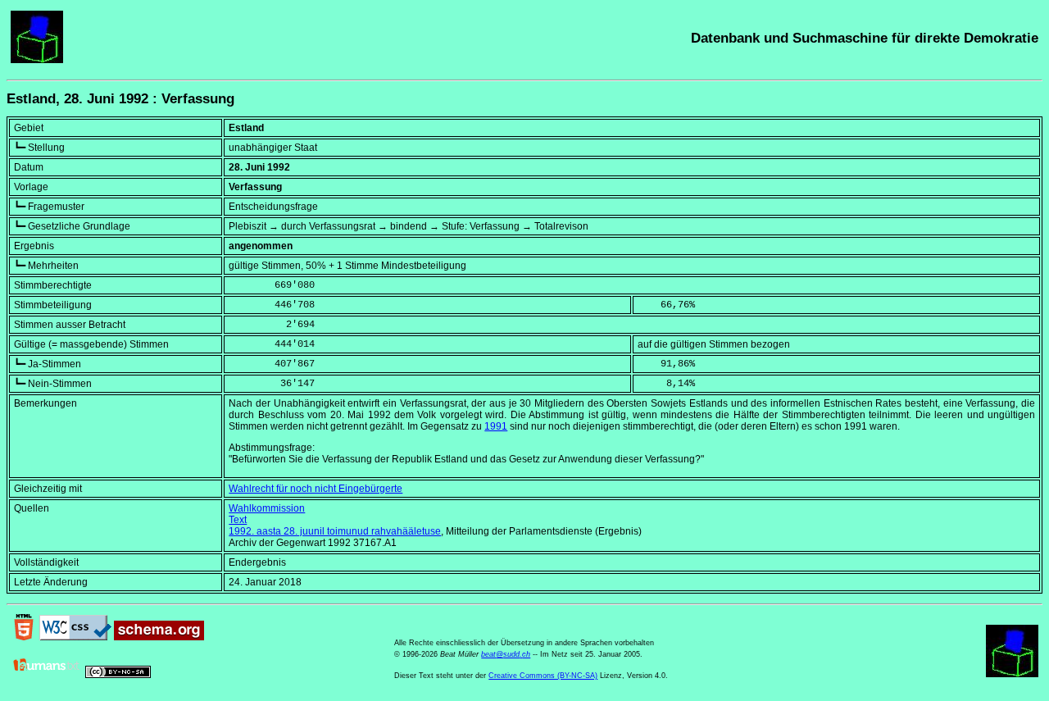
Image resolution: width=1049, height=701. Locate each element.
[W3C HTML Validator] (24, 637)
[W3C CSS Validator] (75, 637)
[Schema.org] (159, 637)
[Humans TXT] (47, 675)
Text (238, 520)
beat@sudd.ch (505, 654)
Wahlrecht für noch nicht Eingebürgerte (315, 488)
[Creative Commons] (118, 675)
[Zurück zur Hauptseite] (37, 60)
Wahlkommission (267, 508)
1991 (495, 426)
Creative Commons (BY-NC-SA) (542, 675)
